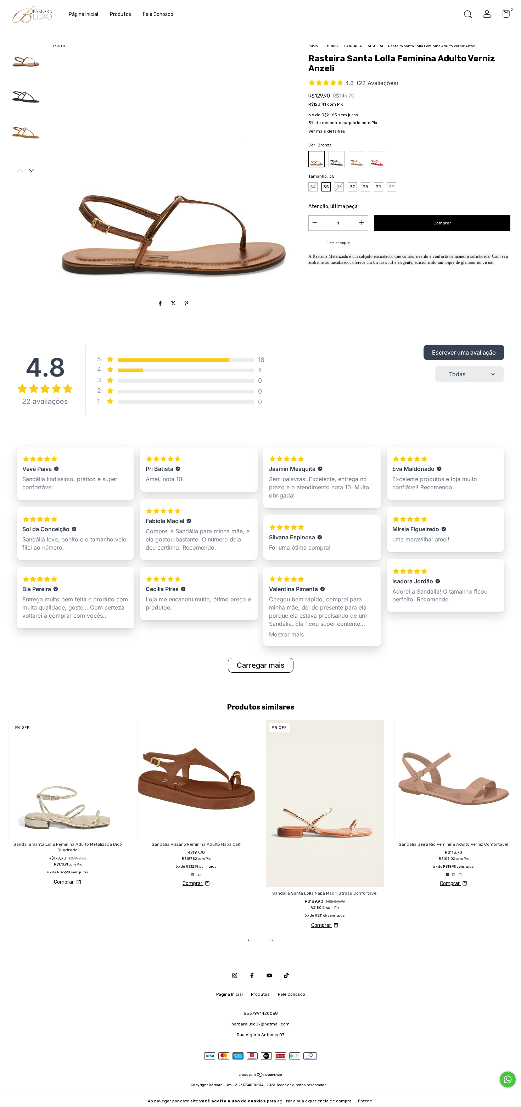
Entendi (366, 1100)
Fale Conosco (158, 14)
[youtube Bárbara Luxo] (269, 975)
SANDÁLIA (353, 46)
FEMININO (331, 46)
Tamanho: (321, 176)
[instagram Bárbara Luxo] (234, 975)
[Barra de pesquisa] (467, 15)
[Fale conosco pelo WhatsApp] (508, 1079)
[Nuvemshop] (261, 1076)
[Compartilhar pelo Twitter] (174, 303)
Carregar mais (261, 665)
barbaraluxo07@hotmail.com (260, 1024)
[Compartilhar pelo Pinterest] (186, 303)
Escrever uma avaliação (464, 352)
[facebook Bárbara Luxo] (252, 975)
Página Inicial (83, 14)
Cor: (320, 145)
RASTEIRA (374, 46)
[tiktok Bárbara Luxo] (286, 975)
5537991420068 (260, 1013)
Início (313, 46)
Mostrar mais (286, 634)
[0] (503, 16)
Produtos (120, 14)
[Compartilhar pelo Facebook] (161, 303)
